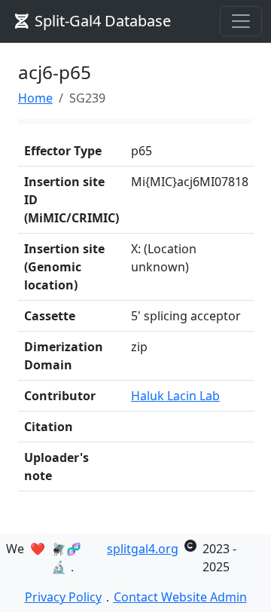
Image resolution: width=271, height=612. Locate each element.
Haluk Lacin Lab (175, 395)
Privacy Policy (63, 597)
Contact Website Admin (180, 597)
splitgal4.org (142, 548)
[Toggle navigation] (241, 21)
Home (35, 98)
